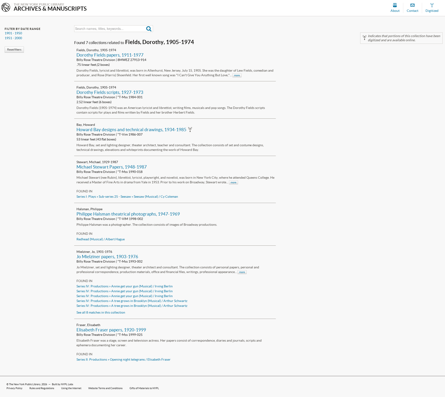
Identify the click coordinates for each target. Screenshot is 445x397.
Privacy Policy (14, 388)
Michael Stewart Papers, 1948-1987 (111, 166)
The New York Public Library (25, 384)
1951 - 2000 (13, 38)
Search (149, 28)
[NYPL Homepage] (5, 8)
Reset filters (14, 49)
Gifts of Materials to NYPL (144, 388)
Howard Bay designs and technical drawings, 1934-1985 (131, 129)
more (237, 75)
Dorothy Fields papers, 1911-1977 (109, 54)
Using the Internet (71, 388)
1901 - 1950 (13, 33)
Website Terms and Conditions (105, 388)
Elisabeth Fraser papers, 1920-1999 (111, 329)
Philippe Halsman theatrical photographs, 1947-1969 (128, 213)
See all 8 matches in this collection (100, 312)
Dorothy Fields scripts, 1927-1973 (109, 92)
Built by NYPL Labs (62, 384)
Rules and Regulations (41, 388)
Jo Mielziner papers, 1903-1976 (107, 256)
